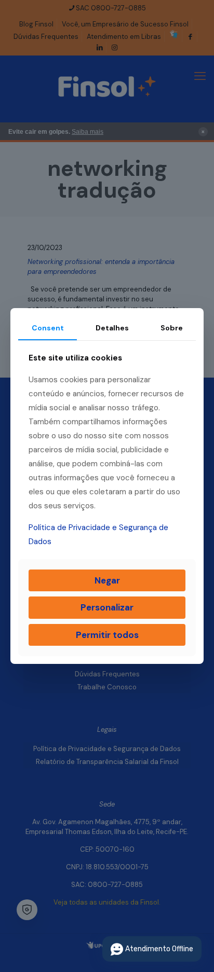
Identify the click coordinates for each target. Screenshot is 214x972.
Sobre (171, 327)
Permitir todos (107, 635)
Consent (48, 327)
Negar (107, 580)
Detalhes (112, 327)
